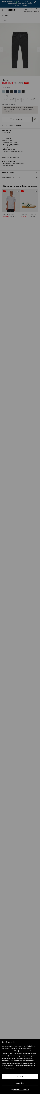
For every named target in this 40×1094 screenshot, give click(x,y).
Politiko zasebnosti (8, 1068)
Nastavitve (20, 1083)
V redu (20, 1076)
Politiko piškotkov (27, 1065)
